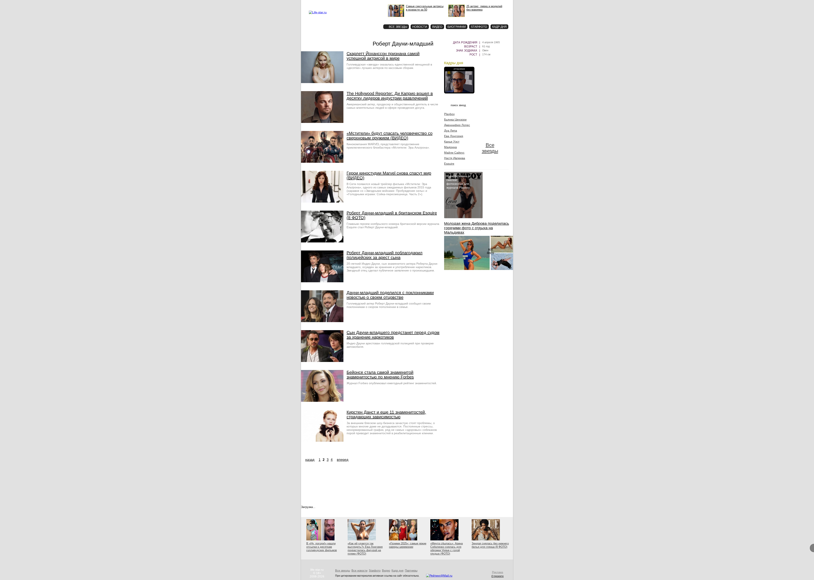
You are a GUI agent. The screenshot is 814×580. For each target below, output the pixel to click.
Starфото (367, 19)
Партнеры (411, 570)
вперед (342, 460)
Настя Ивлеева (454, 158)
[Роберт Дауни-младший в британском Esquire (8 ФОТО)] (322, 241)
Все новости (359, 570)
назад (309, 460)
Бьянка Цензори (455, 119)
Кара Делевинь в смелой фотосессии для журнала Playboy (458, 181)
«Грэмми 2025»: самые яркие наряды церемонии (407, 545)
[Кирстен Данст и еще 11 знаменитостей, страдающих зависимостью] (322, 440)
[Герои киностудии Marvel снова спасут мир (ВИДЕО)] (322, 201)
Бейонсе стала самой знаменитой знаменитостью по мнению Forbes (380, 374)
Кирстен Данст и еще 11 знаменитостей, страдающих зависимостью (386, 414)
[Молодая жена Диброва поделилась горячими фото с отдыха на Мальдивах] (467, 269)
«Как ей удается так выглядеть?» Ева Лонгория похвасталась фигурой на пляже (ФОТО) (365, 548)
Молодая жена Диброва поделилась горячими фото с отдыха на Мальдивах (476, 228)
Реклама (347, 3)
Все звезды (490, 148)
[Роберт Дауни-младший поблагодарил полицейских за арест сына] (322, 281)
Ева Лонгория (453, 136)
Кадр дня (499, 26)
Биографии (456, 26)
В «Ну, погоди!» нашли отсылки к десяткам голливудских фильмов (321, 547)
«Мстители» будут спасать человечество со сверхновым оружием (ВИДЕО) (389, 135)
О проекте (335, 3)
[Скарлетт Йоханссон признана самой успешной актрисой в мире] (322, 82)
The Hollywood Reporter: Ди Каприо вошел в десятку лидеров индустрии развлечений (390, 95)
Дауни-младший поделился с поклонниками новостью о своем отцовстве (390, 295)
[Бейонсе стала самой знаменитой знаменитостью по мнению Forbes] (322, 400)
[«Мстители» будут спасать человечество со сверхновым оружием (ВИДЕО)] (322, 161)
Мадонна (450, 147)
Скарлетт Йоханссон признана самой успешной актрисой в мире (383, 56)
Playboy (449, 114)
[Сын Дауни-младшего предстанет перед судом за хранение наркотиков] (322, 361)
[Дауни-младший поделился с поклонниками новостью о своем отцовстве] (322, 321)
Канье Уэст (451, 141)
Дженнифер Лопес (457, 125)
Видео (437, 26)
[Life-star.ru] (318, 12)
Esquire (449, 163)
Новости (419, 26)
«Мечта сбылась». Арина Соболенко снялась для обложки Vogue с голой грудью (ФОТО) (446, 548)
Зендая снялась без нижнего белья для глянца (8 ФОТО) (490, 545)
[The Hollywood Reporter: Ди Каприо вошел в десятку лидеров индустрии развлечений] (322, 122)
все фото (490, 250)
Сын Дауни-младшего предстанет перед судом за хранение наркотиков (393, 334)
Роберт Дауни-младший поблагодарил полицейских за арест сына (384, 255)
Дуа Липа (450, 130)
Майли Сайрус (454, 152)
